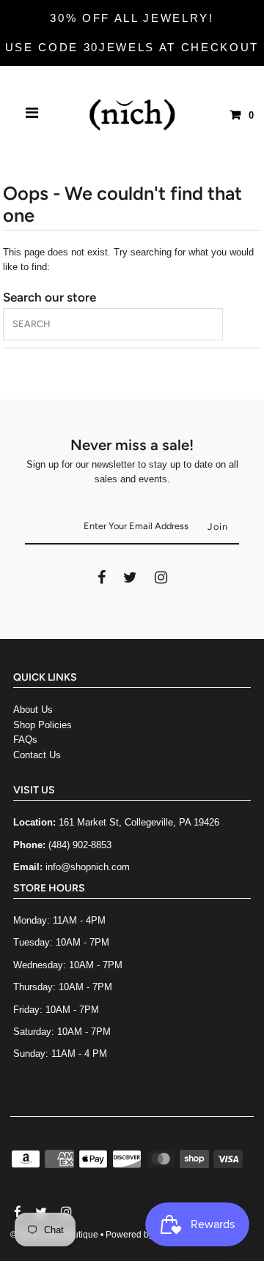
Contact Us (37, 754)
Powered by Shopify (146, 1235)
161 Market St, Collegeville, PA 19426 (139, 822)
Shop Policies (42, 724)
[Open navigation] (32, 115)
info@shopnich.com (87, 866)
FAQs (25, 739)
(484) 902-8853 (79, 844)
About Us (33, 709)
